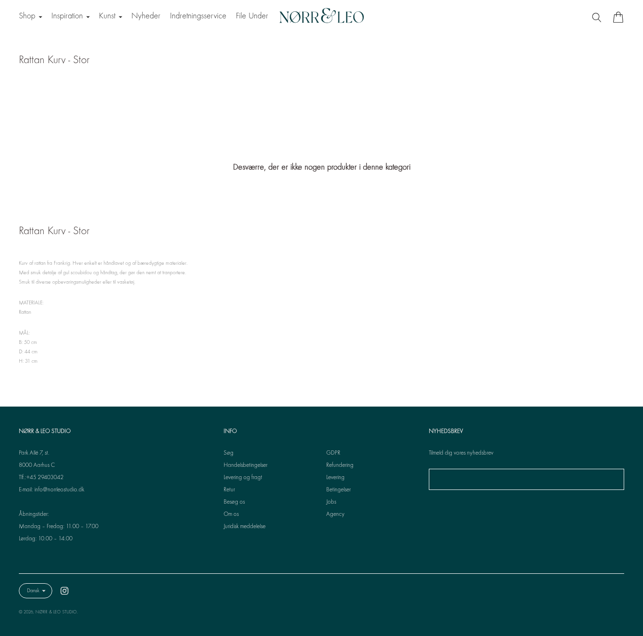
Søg (228, 453)
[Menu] (597, 17)
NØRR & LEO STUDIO (56, 612)
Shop (27, 16)
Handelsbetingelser (245, 465)
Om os (231, 514)
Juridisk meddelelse (244, 527)
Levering (335, 478)
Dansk (33, 591)
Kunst (107, 16)
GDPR (333, 453)
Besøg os (234, 502)
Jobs (331, 502)
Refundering (340, 465)
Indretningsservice (198, 16)
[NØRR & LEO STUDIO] (321, 17)
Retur (229, 490)
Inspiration (67, 16)
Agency (335, 514)
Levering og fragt (243, 478)
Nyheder (146, 16)
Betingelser (338, 490)
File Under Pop (259, 16)
